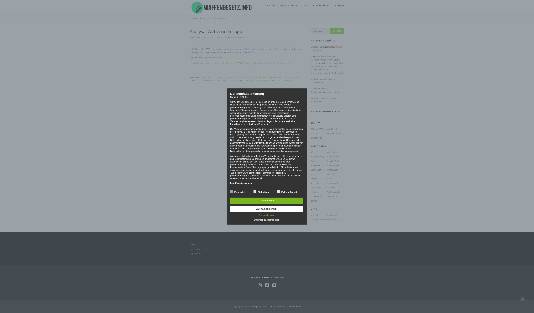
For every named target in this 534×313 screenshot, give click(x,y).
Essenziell (239, 192)
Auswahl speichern (266, 209)
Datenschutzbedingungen (267, 220)
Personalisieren (267, 215)
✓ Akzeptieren (266, 200)
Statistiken (263, 192)
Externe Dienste (289, 192)
